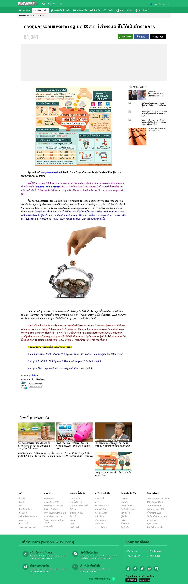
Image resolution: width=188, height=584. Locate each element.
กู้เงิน (123, 520)
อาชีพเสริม (99, 523)
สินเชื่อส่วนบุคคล (128, 509)
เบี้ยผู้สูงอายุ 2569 (153, 513)
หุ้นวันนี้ (73, 516)
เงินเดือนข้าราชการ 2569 (156, 516)
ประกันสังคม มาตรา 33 (53, 506)
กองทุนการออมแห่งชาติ (51, 172)
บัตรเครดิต (82, 10)
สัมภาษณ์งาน (100, 520)
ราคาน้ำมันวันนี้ (76, 502)
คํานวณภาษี (23, 523)
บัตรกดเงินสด (126, 506)
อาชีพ (97, 502)
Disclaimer (155, 551)
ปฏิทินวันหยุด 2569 (154, 502)
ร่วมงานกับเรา (134, 555)
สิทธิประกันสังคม (51, 509)
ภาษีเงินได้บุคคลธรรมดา (28, 516)
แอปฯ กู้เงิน (125, 513)
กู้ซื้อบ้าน (124, 516)
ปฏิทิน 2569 (151, 523)
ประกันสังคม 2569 (51, 502)
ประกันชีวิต (48, 526)
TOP (182, 580)
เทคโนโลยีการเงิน (62, 10)
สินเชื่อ (97, 10)
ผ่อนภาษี (22, 520)
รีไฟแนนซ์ (125, 523)
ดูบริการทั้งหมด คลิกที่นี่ (99, 578)
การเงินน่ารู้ (144, 10)
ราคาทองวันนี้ (75, 498)
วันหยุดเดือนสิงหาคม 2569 (157, 498)
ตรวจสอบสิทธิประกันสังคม (55, 513)
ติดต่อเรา (132, 551)
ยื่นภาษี (21, 498)
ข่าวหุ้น (72, 520)
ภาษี (110, 10)
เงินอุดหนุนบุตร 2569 (155, 509)
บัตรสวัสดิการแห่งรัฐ (154, 527)
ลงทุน (72, 523)
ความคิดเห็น (127, 37)
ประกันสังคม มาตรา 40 (53, 516)
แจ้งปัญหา (154, 555)
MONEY (48, 4)
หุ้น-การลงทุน (126, 10)
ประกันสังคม (49, 498)
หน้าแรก (26, 10)
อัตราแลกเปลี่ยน (76, 513)
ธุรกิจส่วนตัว (100, 516)
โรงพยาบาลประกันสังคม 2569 (54, 521)
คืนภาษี (21, 502)
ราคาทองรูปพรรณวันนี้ (79, 506)
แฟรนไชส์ (99, 498)
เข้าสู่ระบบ (161, 4)
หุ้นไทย (73, 509)
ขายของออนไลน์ (102, 506)
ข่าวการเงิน (42, 10)
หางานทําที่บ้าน (101, 527)
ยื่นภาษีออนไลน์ (25, 509)
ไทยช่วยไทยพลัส (153, 506)
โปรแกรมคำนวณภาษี (27, 527)
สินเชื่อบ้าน (125, 527)
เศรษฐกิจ (124, 502)
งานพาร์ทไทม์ (100, 509)
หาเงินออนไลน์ (101, 513)
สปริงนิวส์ (33, 375)
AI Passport (151, 520)
